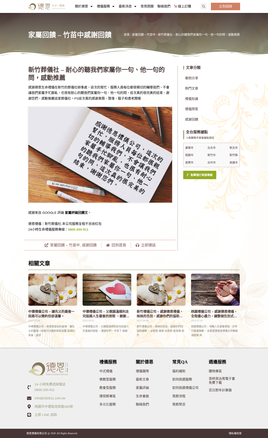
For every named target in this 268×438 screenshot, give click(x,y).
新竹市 (211, 155)
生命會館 (142, 396)
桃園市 (189, 155)
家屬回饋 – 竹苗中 (144, 34)
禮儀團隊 (142, 371)
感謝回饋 (89, 245)
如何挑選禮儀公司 (185, 388)
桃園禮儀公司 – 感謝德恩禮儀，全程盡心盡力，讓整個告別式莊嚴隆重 (214, 316)
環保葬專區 (107, 396)
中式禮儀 (105, 371)
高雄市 (234, 162)
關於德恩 (81, 6)
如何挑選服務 (182, 379)
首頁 (127, 34)
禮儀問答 (191, 109)
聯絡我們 (163, 6)
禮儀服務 (103, 6)
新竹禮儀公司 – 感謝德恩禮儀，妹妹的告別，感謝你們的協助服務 (160, 316)
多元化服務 (107, 404)
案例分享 (191, 78)
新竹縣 (234, 155)
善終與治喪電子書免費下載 (222, 381)
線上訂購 (184, 6)
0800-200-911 (78, 229)
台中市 (211, 162)
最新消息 (125, 6)
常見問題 (147, 6)
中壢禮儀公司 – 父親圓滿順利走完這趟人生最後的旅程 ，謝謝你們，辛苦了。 (106, 316)
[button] (204, 6)
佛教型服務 (107, 379)
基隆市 (189, 147)
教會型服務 (107, 388)
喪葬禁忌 (178, 404)
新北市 (234, 147)
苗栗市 (189, 162)
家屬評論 (142, 388)
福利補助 (178, 371)
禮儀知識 (191, 99)
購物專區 (215, 371)
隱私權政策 (235, 433)
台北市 (211, 147)
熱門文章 (191, 88)
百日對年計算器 (220, 390)
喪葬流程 (178, 396)
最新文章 (142, 379)
